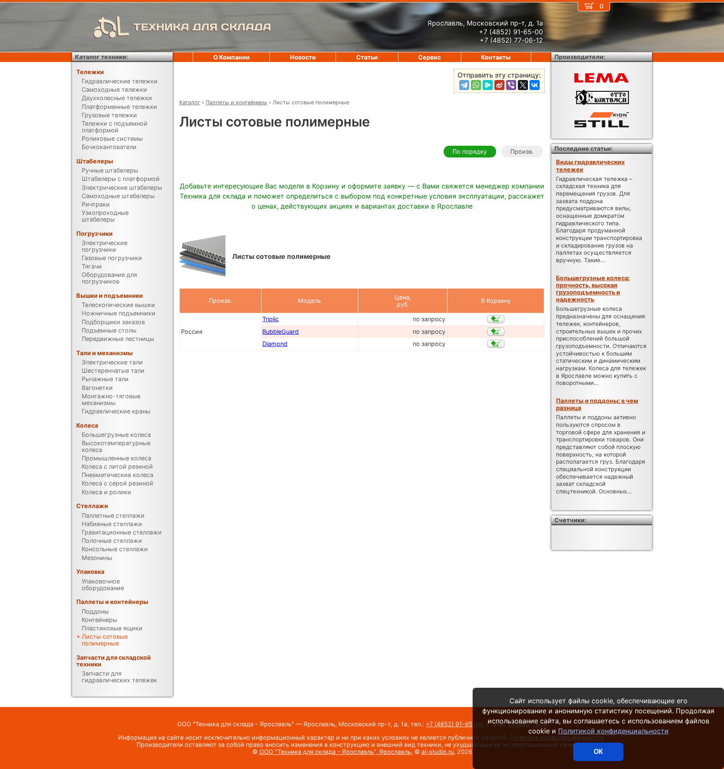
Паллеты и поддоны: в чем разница (597, 404)
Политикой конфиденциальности (613, 731)
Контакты (496, 57)
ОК (598, 751)
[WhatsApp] (476, 85)
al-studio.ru (437, 751)
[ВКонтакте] (535, 85)
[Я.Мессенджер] (488, 85)
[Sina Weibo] (499, 85)
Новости (303, 57)
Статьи (367, 57)
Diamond (274, 343)
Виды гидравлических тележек (590, 165)
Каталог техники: (101, 56)
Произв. (522, 151)
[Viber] (511, 85)
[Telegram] (464, 85)
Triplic (270, 319)
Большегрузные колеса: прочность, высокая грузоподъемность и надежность (593, 288)
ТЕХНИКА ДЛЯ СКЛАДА (202, 27)
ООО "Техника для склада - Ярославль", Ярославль (335, 751)
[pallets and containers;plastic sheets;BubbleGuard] (495, 332)
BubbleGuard (280, 331)
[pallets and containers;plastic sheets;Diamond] (495, 344)
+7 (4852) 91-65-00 (454, 724)
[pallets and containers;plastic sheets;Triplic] (495, 319)
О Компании (231, 57)
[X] (523, 85)
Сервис (429, 57)
